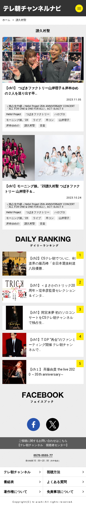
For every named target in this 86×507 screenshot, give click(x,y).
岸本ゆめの (12, 125)
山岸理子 (64, 120)
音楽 (42, 125)
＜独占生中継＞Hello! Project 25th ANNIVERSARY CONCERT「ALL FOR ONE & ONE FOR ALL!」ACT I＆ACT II (40, 107)
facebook (33, 424)
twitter (52, 424)
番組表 (9, 482)
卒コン (50, 120)
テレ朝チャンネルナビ (32, 9)
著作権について (15, 492)
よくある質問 (57, 482)
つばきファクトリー (37, 114)
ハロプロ (59, 114)
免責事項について (60, 492)
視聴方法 (53, 472)
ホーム (6, 20)
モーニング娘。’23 (17, 120)
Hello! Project (13, 114)
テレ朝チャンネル (17, 472)
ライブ (37, 120)
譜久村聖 (29, 125)
